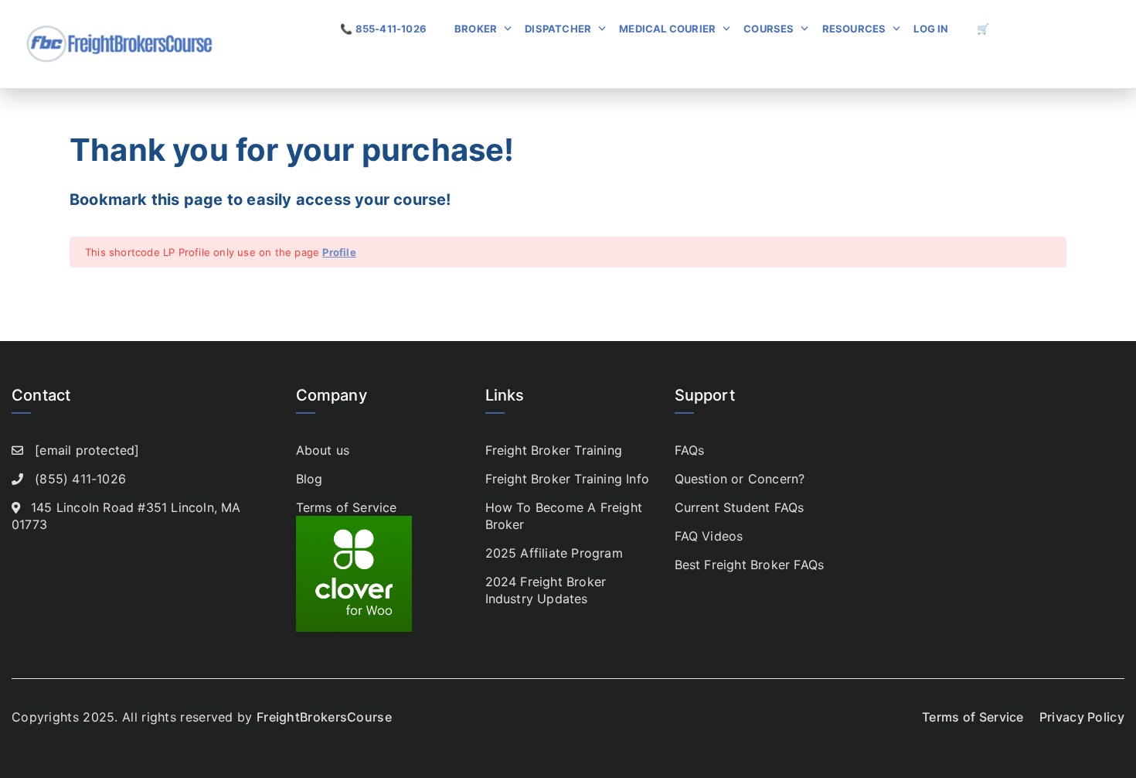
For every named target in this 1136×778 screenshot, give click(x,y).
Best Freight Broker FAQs (750, 564)
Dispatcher (558, 28)
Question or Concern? (740, 478)
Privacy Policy (1081, 717)
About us (323, 450)
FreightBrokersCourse (324, 717)
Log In (930, 28)
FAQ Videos (709, 536)
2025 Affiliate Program (554, 553)
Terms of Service (346, 507)
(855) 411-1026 (80, 478)
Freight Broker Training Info (567, 478)
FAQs (690, 450)
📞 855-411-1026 (383, 28)
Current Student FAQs (739, 507)
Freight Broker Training (554, 450)
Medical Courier (667, 28)
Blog (309, 478)
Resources (854, 28)
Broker (475, 28)
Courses (768, 28)
